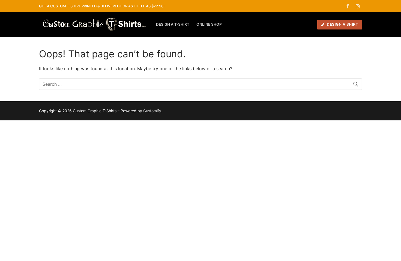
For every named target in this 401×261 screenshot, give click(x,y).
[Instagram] (358, 6)
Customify (152, 110)
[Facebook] (348, 6)
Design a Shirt (342, 24)
